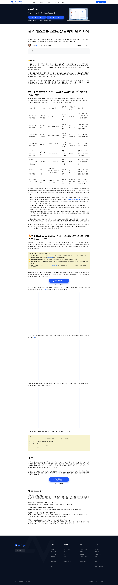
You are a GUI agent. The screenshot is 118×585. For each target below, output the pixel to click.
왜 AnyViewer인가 (99, 566)
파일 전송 (82, 554)
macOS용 (53, 556)
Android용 (53, 561)
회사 (63, 2)
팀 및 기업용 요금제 (41, 438)
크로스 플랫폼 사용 (53, 265)
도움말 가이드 (98, 554)
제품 (34, 2)
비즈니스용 (53, 551)
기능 (49, 2)
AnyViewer (30, 25)
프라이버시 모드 (34, 445)
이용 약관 (101, 581)
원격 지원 (66, 554)
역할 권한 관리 (83, 561)
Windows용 (53, 554)
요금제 (57, 2)
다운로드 (101, 2)
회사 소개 (97, 549)
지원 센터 (97, 551)
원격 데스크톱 (67, 549)
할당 (33, 337)
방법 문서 (34, 25)
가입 (46, 289)
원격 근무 (66, 556)
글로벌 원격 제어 (68, 561)
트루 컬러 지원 (50, 257)
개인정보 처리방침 (93, 581)
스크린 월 (82, 559)
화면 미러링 (82, 551)
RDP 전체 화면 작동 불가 (74, 199)
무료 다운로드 (36, 17)
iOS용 (52, 559)
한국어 (20, 550)
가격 (52, 563)
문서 (96, 556)
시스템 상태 (97, 563)
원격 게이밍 (66, 559)
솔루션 (41, 2)
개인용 (52, 549)
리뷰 (96, 559)
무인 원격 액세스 (83, 549)
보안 (96, 561)
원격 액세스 (66, 551)
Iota (36, 45)
